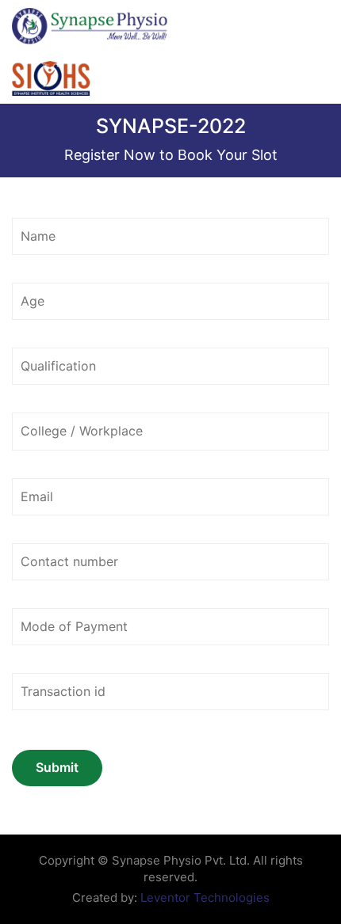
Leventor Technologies (203, 897)
